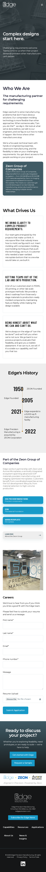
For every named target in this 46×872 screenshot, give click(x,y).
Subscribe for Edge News (23, 817)
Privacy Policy (22, 857)
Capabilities (8, 827)
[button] (42, 5)
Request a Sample (23, 763)
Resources (23, 827)
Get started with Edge (23, 755)
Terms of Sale (34, 857)
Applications (38, 827)
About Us (8, 835)
